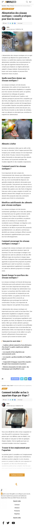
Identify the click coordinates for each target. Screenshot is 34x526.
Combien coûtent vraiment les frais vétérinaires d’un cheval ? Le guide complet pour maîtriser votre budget (17, 347)
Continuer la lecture (17, 475)
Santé (11, 8)
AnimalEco (10, 1)
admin (8, 27)
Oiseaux (5, 8)
